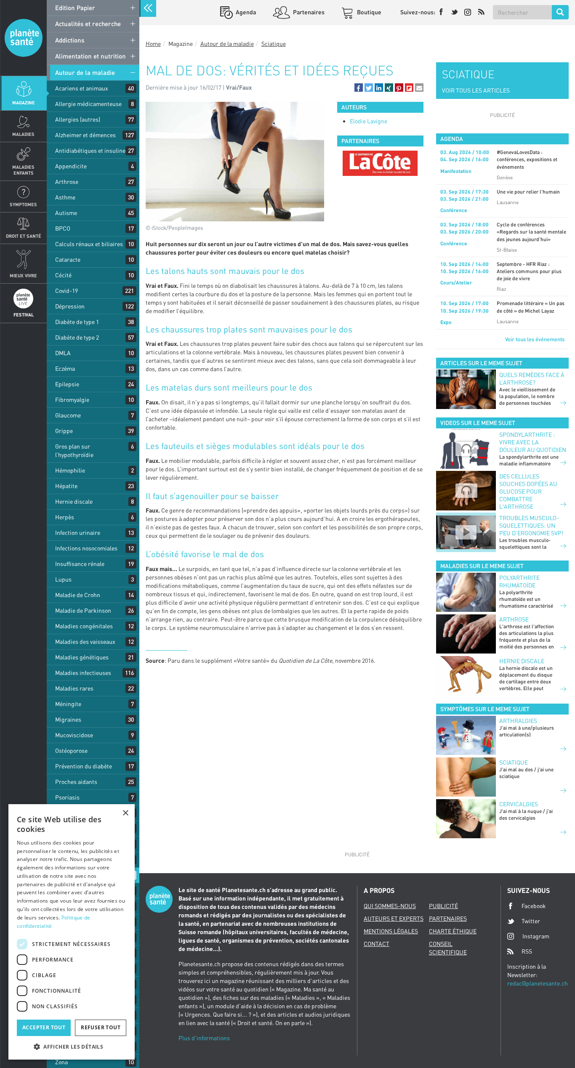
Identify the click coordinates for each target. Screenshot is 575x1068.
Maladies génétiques (82, 657)
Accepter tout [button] (43, 1027)
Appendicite (71, 166)
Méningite (68, 703)
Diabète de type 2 (77, 337)
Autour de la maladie (85, 72)
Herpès (64, 517)
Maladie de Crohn (77, 594)
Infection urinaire (77, 532)
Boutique (368, 12)
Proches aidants (76, 781)
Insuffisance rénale (79, 563)
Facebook (534, 905)
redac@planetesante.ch (537, 983)
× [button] (125, 813)
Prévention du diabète (83, 766)
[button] (358, 87)
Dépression (70, 306)
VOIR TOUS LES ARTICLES (476, 90)
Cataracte (67, 259)
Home (153, 43)
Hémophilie (70, 470)
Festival (23, 314)
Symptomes (23, 204)
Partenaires (308, 12)
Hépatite (66, 485)
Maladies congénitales (84, 626)
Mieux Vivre (23, 275)
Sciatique (273, 43)
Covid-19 (66, 290)
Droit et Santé (23, 236)
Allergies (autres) (77, 119)
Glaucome (68, 415)
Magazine (23, 102)
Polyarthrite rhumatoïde (519, 581)
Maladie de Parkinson (83, 610)
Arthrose (66, 181)
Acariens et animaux (81, 88)
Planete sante (24, 38)
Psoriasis (67, 797)
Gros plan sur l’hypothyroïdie (74, 450)
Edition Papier (75, 7)
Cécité (63, 275)
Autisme (66, 212)
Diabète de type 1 (77, 321)
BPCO (62, 228)
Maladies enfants (23, 169)
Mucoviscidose (74, 735)
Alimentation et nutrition (90, 56)
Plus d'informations (204, 1037)
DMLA (63, 352)
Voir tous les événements (534, 339)
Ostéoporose (71, 750)
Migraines (68, 719)
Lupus (63, 579)
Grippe (64, 430)
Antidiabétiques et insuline (90, 150)
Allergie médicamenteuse (88, 103)
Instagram (535, 936)
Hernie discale (74, 501)
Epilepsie (67, 384)
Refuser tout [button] (100, 1027)
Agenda (245, 12)
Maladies (23, 134)
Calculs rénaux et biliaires (89, 243)
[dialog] (71, 932)
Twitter (531, 921)
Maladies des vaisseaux (85, 641)
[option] (380, 163)
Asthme (65, 197)
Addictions (69, 40)
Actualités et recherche (88, 23)
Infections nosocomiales (86, 548)
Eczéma (65, 368)
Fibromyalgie (72, 399)
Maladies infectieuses (83, 672)
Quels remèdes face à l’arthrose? (531, 378)
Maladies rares (74, 688)
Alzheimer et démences (85, 134)
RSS (527, 951)
